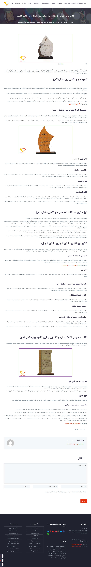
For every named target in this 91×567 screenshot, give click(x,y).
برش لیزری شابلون (13, 530)
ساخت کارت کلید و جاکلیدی (35, 543)
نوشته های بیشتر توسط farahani (75, 444)
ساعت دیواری (35, 538)
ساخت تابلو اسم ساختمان (34, 548)
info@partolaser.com (77, 544)
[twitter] (61, 532)
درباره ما (24, 3)
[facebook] (63, 532)
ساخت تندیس (35, 528)
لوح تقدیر (35, 530)
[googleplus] (53, 532)
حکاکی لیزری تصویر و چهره (13, 543)
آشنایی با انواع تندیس (74, 104)
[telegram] (48, 532)
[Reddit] (75, 429)
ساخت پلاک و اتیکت (35, 551)
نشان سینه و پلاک (35, 541)
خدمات (53, 3)
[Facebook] (86, 429)
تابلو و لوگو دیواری (35, 533)
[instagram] (58, 532)
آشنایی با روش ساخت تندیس (72, 423)
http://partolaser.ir (76, 547)
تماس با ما (17, 3)
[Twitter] (84, 429)
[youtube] (50, 532)
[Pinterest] (82, 429)
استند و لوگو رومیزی (34, 535)
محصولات (60, 3)
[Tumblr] (80, 429)
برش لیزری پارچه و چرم (13, 541)
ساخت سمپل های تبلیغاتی (13, 551)
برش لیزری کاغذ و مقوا (13, 533)
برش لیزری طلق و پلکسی (13, 538)
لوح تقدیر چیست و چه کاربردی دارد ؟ (71, 265)
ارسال (83, 501)
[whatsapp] (48, 534)
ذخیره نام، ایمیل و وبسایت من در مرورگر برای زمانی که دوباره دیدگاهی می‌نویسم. (64, 492)
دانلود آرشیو (36, 3)
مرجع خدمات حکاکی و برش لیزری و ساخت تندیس (75, 3)
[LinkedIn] (77, 429)
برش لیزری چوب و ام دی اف (13, 535)
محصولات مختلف (45, 3)
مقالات (30, 3)
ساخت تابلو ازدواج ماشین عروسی (35, 546)
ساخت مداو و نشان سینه (13, 548)
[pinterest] (56, 532)
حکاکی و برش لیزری (13, 528)
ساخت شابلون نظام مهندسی (13, 546)
